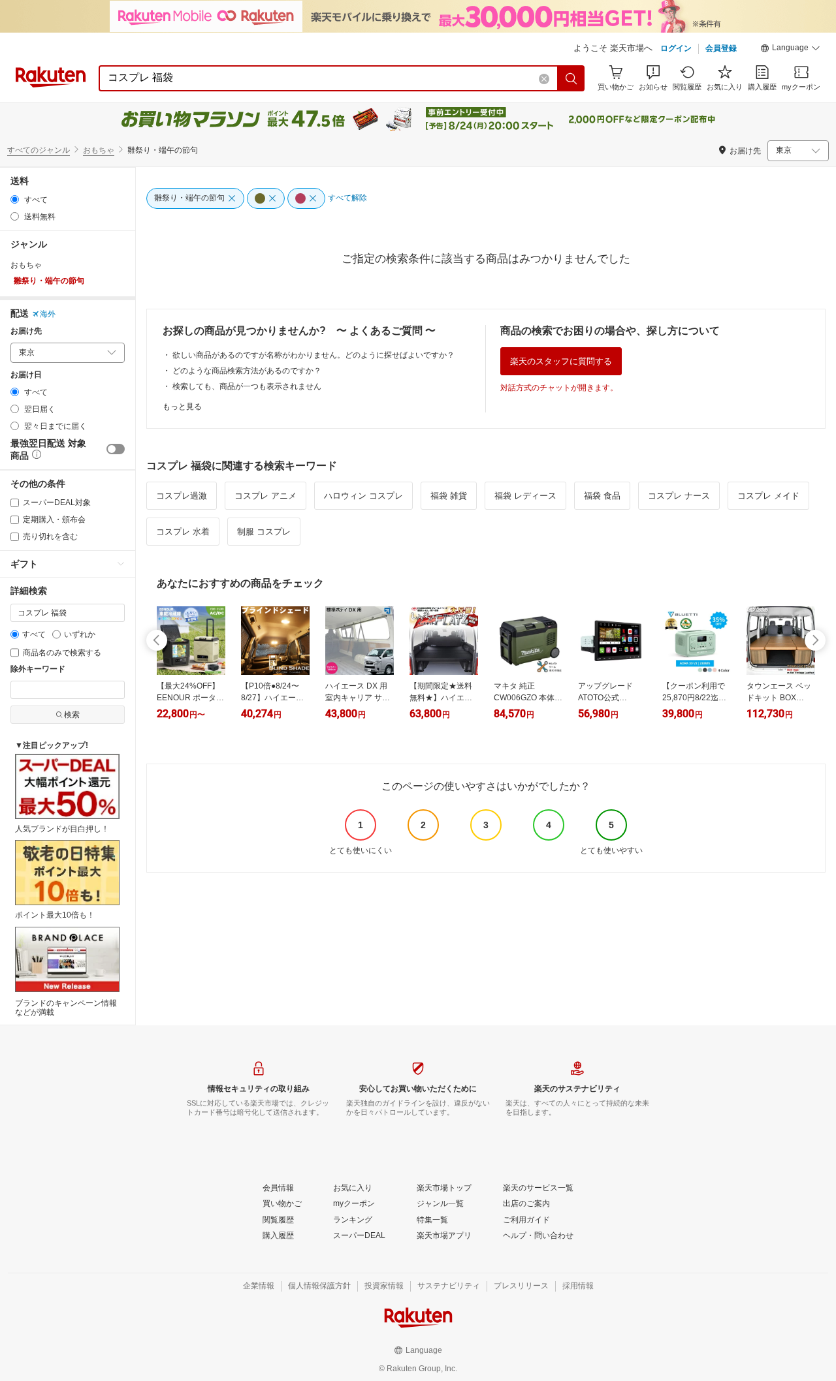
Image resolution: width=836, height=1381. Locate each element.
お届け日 (26, 375)
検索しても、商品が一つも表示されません (246, 386)
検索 (72, 714)
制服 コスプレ (264, 531)
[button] (790, 49)
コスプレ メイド (768, 496)
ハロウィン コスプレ (363, 496)
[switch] (115, 449)
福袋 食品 (602, 496)
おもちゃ (98, 150)
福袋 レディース (525, 496)
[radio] (14, 199)
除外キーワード (37, 669)
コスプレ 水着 (183, 531)
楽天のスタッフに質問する (561, 361)
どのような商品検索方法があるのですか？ (246, 370)
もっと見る (182, 406)
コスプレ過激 (181, 496)
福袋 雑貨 (448, 496)
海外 (48, 313)
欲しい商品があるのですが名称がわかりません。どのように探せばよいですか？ (313, 355)
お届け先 (26, 331)
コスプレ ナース (679, 496)
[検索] (571, 78)
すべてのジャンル (38, 150)
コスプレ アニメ (265, 496)
